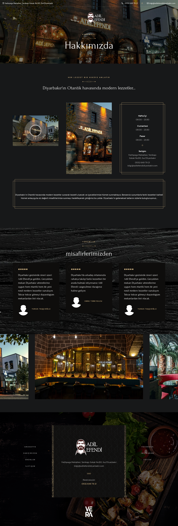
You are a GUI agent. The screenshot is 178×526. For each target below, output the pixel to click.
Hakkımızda (30, 453)
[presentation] (7, 367)
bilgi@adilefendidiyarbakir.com (162, 3)
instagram (147, 453)
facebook (148, 447)
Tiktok (147, 460)
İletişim (30, 466)
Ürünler (30, 460)
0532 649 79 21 (131, 3)
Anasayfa (30, 447)
